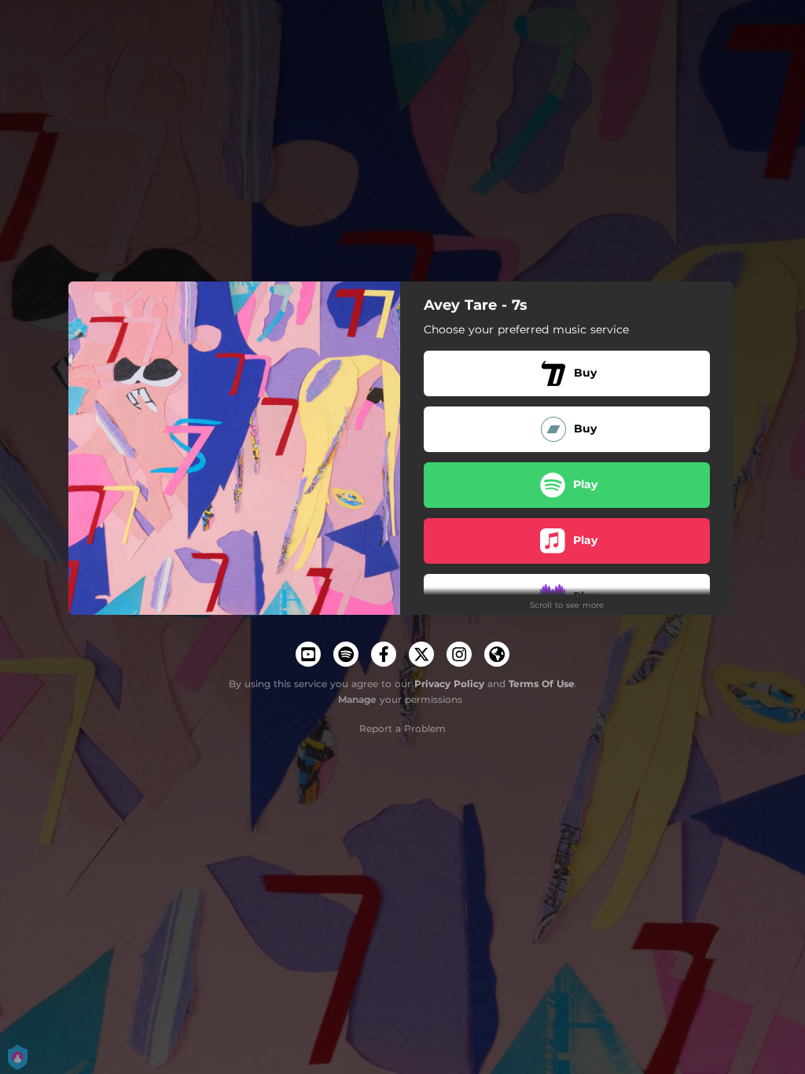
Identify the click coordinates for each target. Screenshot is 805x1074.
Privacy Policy (449, 684)
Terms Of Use (542, 684)
